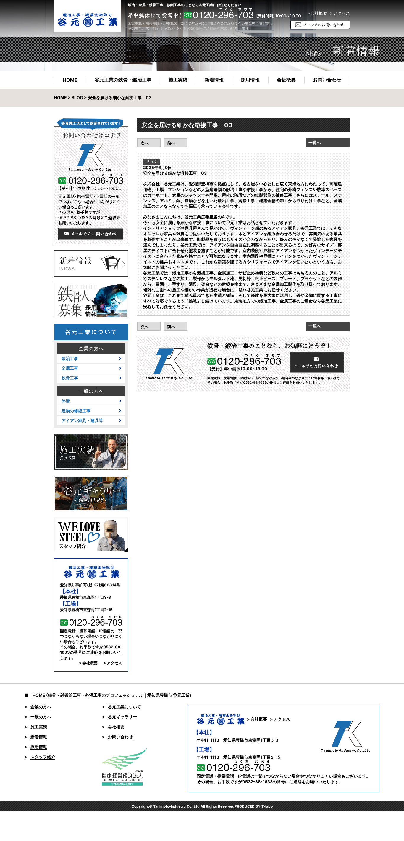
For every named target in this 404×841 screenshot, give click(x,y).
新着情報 (214, 80)
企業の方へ (91, 348)
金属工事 (70, 368)
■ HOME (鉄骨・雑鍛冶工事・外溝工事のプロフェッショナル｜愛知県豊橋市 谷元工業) (108, 695)
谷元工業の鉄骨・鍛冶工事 (123, 80)
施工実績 (178, 80)
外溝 (66, 401)
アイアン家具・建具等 (82, 420)
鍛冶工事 (70, 358)
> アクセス (113, 662)
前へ (171, 142)
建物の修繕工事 (76, 411)
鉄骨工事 (70, 378)
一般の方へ (91, 391)
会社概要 (286, 80)
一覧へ (314, 142)
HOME (70, 80)
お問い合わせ (327, 80)
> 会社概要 (317, 13)
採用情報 (250, 80)
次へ (144, 142)
